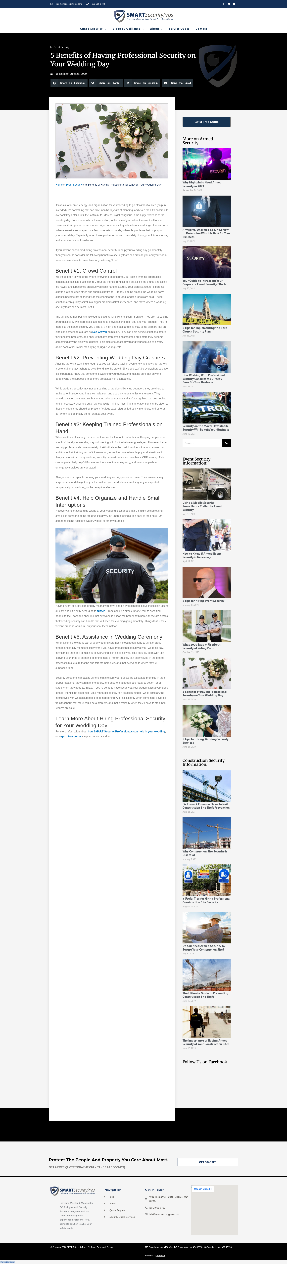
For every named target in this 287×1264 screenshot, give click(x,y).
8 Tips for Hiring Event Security (203, 601)
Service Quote (179, 29)
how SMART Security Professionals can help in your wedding (126, 731)
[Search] (226, 443)
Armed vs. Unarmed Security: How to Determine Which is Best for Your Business (206, 234)
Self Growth (99, 332)
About (154, 29)
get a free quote (71, 736)
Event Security (62, 47)
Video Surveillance (126, 29)
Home (59, 184)
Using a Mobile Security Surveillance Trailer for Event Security (202, 507)
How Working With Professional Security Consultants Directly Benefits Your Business (204, 379)
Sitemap (110, 1247)
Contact (201, 29)
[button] (69, 83)
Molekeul (160, 1255)
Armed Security (91, 29)
